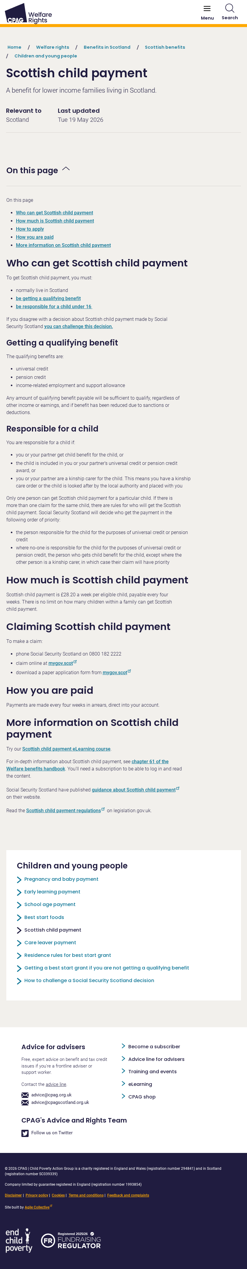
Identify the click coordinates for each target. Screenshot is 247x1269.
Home (14, 47)
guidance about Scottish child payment (134, 790)
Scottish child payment (52, 929)
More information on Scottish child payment (63, 245)
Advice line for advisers (156, 1059)
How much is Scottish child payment (55, 221)
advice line (56, 1084)
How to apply (30, 229)
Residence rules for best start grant (67, 955)
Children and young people (45, 56)
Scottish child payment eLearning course (66, 749)
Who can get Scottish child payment (54, 213)
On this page (32, 170)
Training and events (152, 1071)
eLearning (140, 1084)
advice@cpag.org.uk (51, 1095)
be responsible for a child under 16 (54, 306)
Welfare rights (52, 47)
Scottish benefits (165, 47)
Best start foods (44, 917)
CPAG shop (142, 1096)
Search (230, 18)
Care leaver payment (50, 942)
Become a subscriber (154, 1046)
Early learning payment (52, 891)
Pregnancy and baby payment (61, 879)
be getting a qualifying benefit (48, 298)
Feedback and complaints (128, 1195)
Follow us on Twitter (52, 1132)
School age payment (50, 904)
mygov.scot (60, 663)
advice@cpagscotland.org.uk (60, 1102)
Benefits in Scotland (107, 47)
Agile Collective (37, 1207)
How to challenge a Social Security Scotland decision (89, 980)
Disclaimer (13, 1195)
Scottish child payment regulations (63, 810)
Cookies (58, 1195)
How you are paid (35, 237)
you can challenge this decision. (78, 326)
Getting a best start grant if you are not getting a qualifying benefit (106, 967)
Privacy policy (37, 1195)
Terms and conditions (86, 1195)
